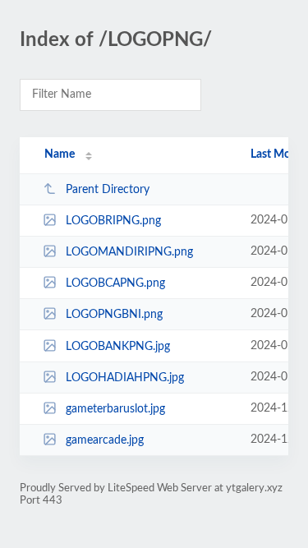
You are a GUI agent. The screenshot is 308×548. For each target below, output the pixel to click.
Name (59, 154)
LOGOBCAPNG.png (115, 283)
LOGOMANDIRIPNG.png (129, 252)
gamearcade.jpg (105, 440)
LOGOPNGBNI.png (114, 314)
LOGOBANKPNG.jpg (118, 346)
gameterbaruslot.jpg (115, 409)
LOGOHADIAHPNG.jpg (125, 378)
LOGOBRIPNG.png (113, 221)
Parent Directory (107, 190)
